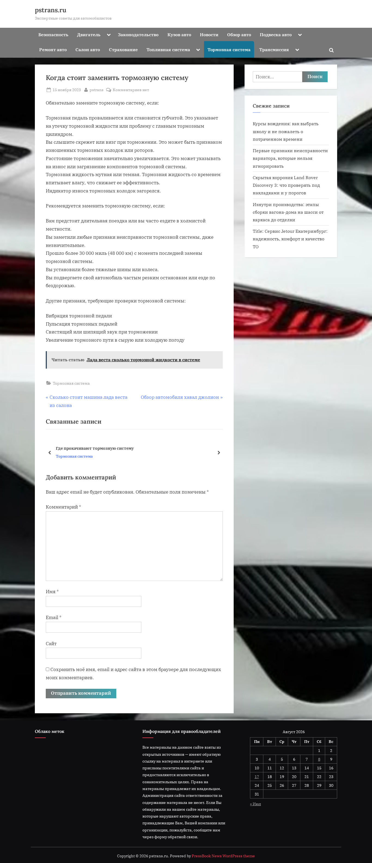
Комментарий (63, 507)
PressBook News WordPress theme (223, 855)
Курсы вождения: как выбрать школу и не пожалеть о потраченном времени (286, 131)
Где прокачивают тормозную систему (95, 448)
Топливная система (168, 49)
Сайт (51, 644)
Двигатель (88, 34)
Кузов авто (179, 34)
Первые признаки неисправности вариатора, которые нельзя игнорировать (290, 158)
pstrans (96, 89)
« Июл (255, 803)
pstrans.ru (50, 10)
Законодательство (138, 34)
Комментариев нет (131, 90)
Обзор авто (239, 34)
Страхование (123, 49)
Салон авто (87, 49)
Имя (52, 592)
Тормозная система (229, 49)
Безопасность (53, 34)
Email (54, 617)
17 (257, 776)
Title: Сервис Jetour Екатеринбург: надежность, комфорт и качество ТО (290, 238)
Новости (209, 34)
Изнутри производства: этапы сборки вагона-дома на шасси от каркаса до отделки (288, 212)
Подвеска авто (276, 34)
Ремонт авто (53, 49)
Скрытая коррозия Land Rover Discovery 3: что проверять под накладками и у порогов (286, 185)
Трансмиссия (274, 49)
